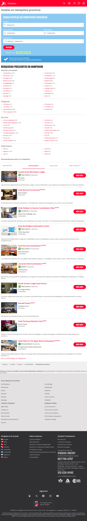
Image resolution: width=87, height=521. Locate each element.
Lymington (6, 78)
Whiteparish (48, 387)
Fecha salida (48, 30)
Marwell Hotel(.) (24, 303)
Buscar (9, 47)
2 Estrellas (48, 107)
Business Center (8, 130)
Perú (5, 444)
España (6, 439)
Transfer (47, 128)
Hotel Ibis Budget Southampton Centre (33, 226)
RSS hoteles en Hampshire (53, 416)
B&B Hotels (4, 407)
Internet (5, 135)
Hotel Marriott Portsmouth (29, 190)
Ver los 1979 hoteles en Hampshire (13, 358)
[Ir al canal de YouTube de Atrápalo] (57, 496)
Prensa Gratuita (8, 140)
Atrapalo (5, 364)
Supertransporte (34, 455)
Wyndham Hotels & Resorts (9, 419)
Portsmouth (48, 73)
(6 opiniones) (34, 286)
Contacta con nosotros (65, 444)
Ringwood (47, 81)
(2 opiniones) (30, 267)
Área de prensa (34, 442)
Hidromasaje (7, 128)
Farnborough (48, 78)
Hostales (47, 109)
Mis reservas (61, 439)
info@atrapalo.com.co (69, 476)
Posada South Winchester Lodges (31, 172)
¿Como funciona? (50, 407)
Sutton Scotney (49, 397)
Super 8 (3, 422)
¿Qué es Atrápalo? (35, 439)
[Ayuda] (79, 3)
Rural (4, 149)
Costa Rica (7, 449)
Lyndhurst (6, 86)
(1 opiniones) (34, 229)
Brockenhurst (49, 83)
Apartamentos (7, 109)
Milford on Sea (7, 81)
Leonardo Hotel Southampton (30, 264)
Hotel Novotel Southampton (29, 246)
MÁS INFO (79, 175)
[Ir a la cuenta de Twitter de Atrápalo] (36, 496)
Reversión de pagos (64, 447)
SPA (46, 135)
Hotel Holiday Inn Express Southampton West (36, 208)
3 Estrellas (6, 107)
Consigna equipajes (9, 133)
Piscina (5, 138)
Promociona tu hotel (51, 410)
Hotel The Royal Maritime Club (30, 321)
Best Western (5, 413)
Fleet (46, 96)
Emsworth (6, 88)
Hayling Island (49, 88)
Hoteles (12, 364)
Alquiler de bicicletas (51, 130)
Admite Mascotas (50, 138)
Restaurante (48, 125)
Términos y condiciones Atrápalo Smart (41, 447)
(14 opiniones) (33, 211)
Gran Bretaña (29, 364)
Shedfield (48, 400)
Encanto (47, 149)
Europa (20, 364)
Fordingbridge (7, 83)
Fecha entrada (8, 30)
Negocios (6, 151)
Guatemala (7, 452)
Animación (48, 120)
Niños (46, 154)
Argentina (7, 455)
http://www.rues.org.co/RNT (66, 516)
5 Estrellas (6, 104)
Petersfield (48, 93)
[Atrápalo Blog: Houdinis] (29, 496)
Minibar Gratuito (49, 140)
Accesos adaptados (9, 120)
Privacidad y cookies (35, 449)
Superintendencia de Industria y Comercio (42, 452)
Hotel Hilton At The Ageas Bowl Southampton (36, 341)
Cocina (5, 125)
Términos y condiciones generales (40, 444)
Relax (46, 151)
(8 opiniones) (34, 175)
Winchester (6, 75)
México (6, 457)
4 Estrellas (48, 104)
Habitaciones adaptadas (10, 123)
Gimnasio (47, 123)
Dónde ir (6, 21)
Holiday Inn (4, 410)
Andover (47, 91)
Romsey (5, 93)
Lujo (4, 154)
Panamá (6, 447)
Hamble (47, 394)
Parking (47, 133)
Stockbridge (48, 384)
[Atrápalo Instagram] (50, 496)
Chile (5, 442)
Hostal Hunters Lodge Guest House (32, 284)
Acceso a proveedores (51, 413)
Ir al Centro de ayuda (64, 442)
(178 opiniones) (34, 249)
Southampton (7, 73)
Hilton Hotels (5, 416)
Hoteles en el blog (50, 419)
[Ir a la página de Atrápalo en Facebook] (43, 496)
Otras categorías (8, 112)
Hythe (3, 390)
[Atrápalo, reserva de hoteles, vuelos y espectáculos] (4, 3)
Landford (47, 390)
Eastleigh (6, 96)
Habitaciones (7, 38)
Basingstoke (48, 75)
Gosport (47, 86)
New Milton (6, 91)
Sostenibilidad (33, 457)
